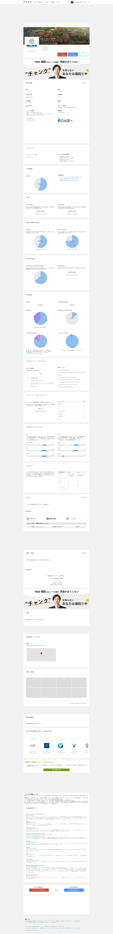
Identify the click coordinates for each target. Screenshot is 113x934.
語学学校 (39, 2)
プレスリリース (72, 928)
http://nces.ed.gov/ (30, 815)
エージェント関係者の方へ (45, 926)
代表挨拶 (67, 928)
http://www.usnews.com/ (31, 875)
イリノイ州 (51, 41)
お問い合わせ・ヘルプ (57, 928)
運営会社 (63, 928)
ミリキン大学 (48, 38)
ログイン (86, 2)
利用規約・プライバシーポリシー (46, 928)
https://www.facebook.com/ (31, 842)
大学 (35, 2)
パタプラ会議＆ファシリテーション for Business (47, 922)
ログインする (56, 580)
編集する (85, 82)
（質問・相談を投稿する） (44, 560)
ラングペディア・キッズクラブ (49, 921)
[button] (41, 653)
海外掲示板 (58, 921)
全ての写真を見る (31, 51)
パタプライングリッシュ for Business (72, 921)
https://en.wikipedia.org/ (31, 822)
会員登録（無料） (79, 2)
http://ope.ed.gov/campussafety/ (32, 834)
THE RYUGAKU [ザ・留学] (30, 921)
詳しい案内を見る (56, 769)
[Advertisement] (56, 14)
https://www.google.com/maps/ (32, 860)
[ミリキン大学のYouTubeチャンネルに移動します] (65, 120)
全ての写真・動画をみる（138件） (78, 703)
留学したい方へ (61, 926)
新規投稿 (85, 497)
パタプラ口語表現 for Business (31, 922)
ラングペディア (39, 921)
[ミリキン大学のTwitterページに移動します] (62, 120)
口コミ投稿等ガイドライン (35, 928)
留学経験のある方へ (54, 926)
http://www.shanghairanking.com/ (33, 866)
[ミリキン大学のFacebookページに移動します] (59, 120)
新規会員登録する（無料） (56, 584)
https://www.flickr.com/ (30, 854)
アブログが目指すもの (29, 926)
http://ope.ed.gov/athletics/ (31, 836)
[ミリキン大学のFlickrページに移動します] (71, 120)
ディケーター (59, 41)
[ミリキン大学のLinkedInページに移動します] (68, 120)
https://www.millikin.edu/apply (73, 178)
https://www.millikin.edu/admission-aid (74, 177)
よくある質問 (27, 928)
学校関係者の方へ (36, 926)
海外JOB (62, 921)
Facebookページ (79, 928)
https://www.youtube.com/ (31, 848)
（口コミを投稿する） (44, 504)
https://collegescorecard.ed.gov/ (32, 828)
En (89, 2)
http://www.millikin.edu (30, 119)
